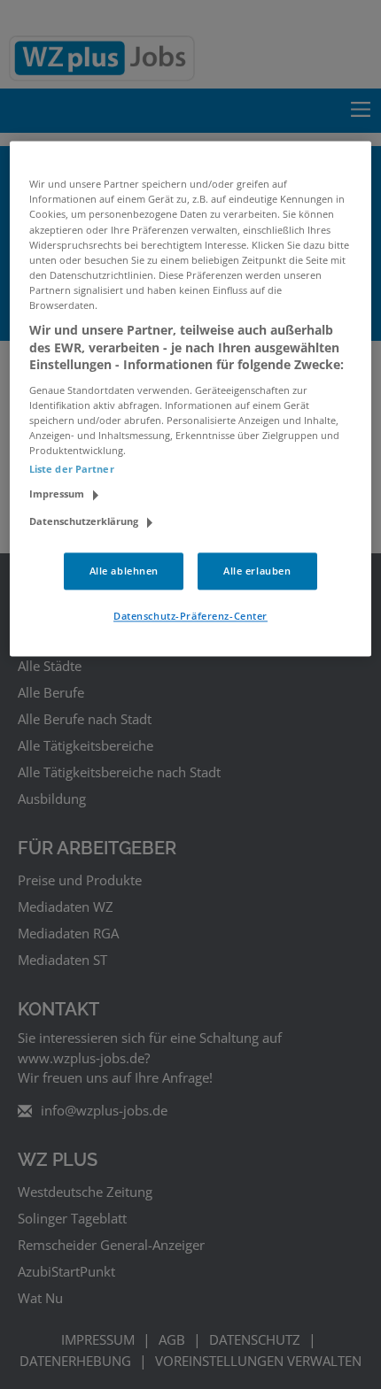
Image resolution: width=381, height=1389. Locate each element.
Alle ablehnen (124, 571)
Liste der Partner (71, 468)
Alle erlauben (257, 571)
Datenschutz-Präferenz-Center (190, 615)
